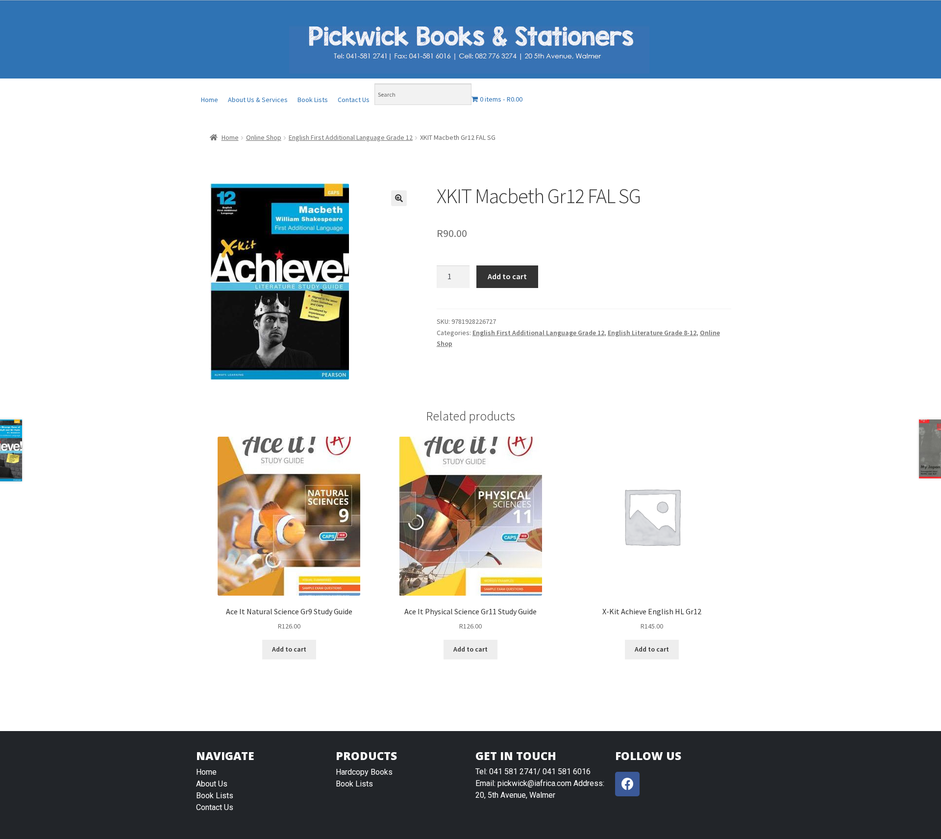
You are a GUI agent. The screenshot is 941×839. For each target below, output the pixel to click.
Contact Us (354, 99)
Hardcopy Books (364, 772)
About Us (211, 783)
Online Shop (263, 137)
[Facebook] (627, 784)
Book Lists (312, 99)
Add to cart (507, 276)
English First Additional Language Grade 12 (351, 137)
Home (209, 99)
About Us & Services (258, 99)
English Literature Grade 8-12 (652, 332)
